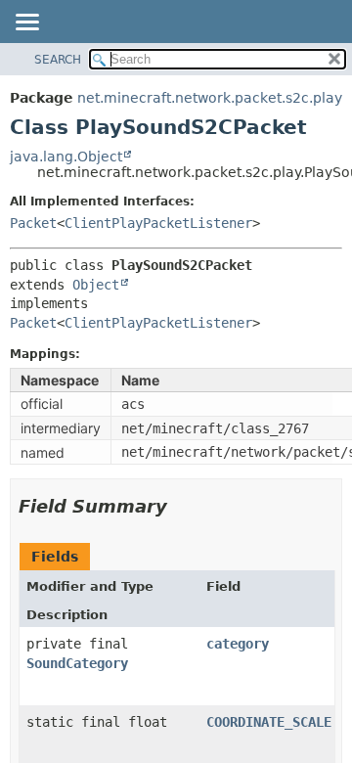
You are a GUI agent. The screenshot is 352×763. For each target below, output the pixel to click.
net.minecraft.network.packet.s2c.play (209, 98)
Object (95, 284)
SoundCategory (77, 663)
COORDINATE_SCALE (268, 722)
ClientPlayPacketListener (158, 223)
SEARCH (57, 60)
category (237, 643)
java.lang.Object (66, 156)
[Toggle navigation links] (26, 23)
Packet (33, 223)
